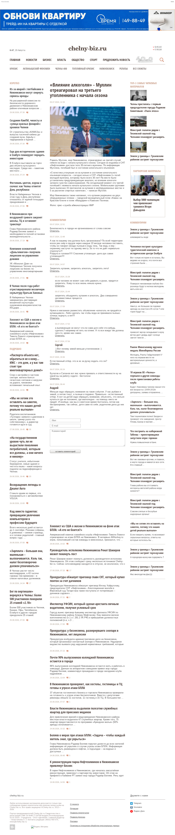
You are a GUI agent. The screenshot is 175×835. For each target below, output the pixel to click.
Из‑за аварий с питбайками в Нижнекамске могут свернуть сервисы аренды (26, 92)
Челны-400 (61, 68)
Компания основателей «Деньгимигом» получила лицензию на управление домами (25, 254)
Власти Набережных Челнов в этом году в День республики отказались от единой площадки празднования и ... (26, 198)
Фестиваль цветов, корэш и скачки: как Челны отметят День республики (26, 186)
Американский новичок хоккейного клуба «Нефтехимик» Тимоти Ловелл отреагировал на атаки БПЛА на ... (27, 335)
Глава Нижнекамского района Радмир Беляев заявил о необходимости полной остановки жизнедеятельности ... (27, 233)
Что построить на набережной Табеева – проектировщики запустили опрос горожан (146, 434)
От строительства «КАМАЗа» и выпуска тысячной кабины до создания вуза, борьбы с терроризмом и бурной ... (26, 136)
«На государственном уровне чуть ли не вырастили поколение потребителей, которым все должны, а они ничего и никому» (26, 447)
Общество (78, 60)
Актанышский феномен (36, 68)
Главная (15, 60)
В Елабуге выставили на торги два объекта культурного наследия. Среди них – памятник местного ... (27, 167)
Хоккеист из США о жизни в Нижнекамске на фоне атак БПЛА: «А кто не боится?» (26, 323)
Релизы (123, 68)
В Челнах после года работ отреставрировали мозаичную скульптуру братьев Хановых (27, 289)
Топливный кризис (83, 68)
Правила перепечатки (79, 813)
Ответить (54, 231)
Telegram (137, 803)
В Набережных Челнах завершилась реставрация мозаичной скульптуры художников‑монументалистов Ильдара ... (25, 302)
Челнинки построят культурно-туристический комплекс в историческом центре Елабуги (146, 250)
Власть (61, 60)
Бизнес (47, 60)
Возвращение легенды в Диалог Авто (25, 486)
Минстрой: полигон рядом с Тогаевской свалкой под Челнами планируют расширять (147, 133)
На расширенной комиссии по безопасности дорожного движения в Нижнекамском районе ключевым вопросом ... (26, 104)
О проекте (74, 804)
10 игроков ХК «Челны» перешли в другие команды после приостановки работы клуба (145, 377)
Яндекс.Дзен (139, 811)
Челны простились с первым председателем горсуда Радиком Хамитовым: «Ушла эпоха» (147, 107)
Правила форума (77, 817)
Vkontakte (138, 807)
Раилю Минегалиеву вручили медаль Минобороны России (146, 348)
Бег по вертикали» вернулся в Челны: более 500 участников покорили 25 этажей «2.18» (26, 597)
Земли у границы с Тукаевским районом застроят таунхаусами (146, 157)
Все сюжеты (139, 68)
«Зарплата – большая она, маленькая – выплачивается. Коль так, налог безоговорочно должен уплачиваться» (26, 558)
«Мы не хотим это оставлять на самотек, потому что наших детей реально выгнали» (25, 403)
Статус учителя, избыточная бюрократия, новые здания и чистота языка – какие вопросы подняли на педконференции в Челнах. (26, 466)
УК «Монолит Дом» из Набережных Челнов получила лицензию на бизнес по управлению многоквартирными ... (26, 268)
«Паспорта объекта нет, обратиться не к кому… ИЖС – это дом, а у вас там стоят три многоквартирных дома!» (26, 362)
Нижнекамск (106, 68)
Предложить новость (116, 60)
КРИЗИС (14, 68)
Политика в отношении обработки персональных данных (94, 826)
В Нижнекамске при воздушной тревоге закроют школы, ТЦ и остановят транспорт (26, 219)
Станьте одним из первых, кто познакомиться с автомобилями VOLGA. (26, 496)
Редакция (74, 808)
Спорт (93, 60)
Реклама (74, 821)
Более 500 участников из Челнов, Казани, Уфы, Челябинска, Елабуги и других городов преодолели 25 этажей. (27, 611)
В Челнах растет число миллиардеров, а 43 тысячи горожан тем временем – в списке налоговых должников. (25, 574)
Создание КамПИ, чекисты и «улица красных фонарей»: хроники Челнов (26, 124)
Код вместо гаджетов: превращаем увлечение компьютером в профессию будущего (25, 517)
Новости (31, 60)
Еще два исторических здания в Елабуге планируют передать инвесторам (27, 155)
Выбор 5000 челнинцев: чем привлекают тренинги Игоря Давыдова (146, 205)
